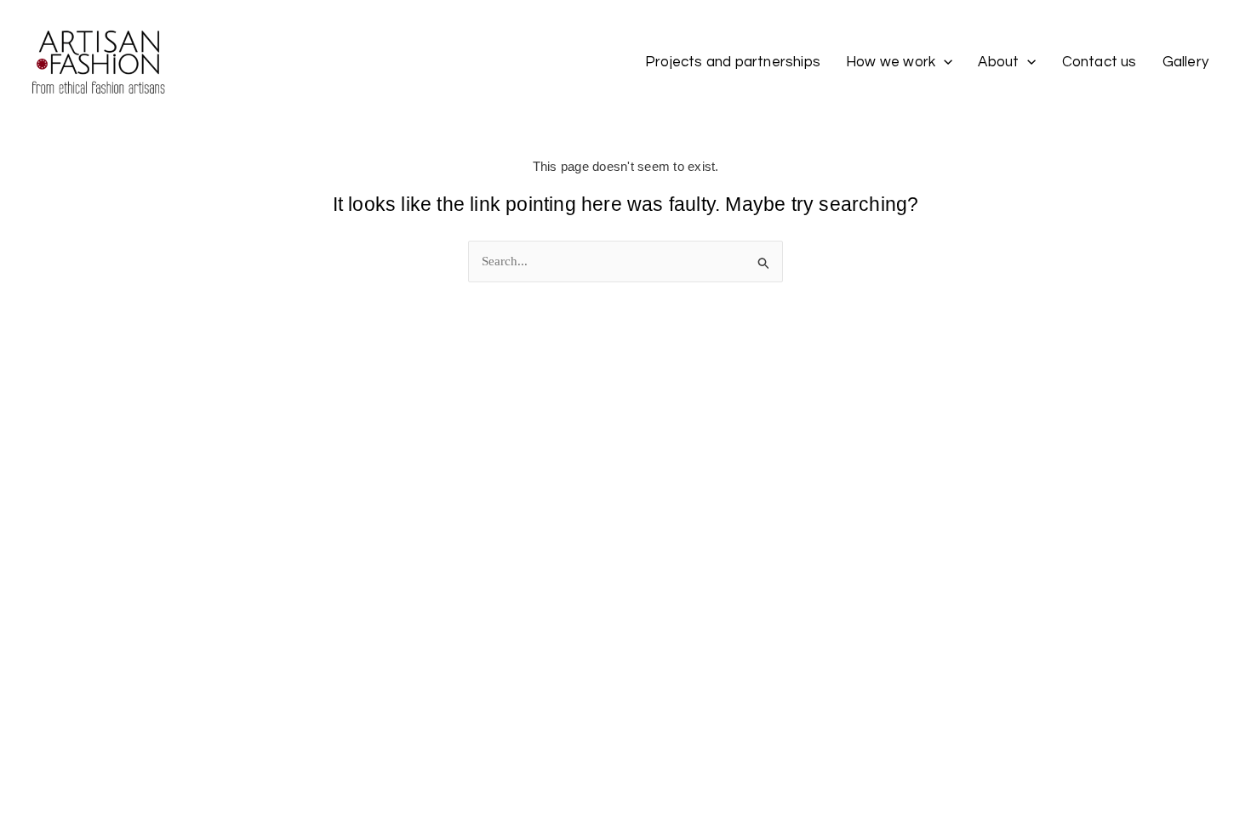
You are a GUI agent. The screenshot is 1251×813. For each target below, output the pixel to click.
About (998, 62)
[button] (943, 62)
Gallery (1185, 62)
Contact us (1099, 62)
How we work (890, 62)
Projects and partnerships (732, 62)
